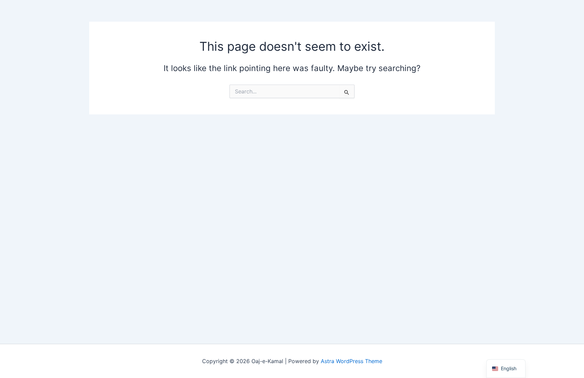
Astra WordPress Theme (351, 361)
